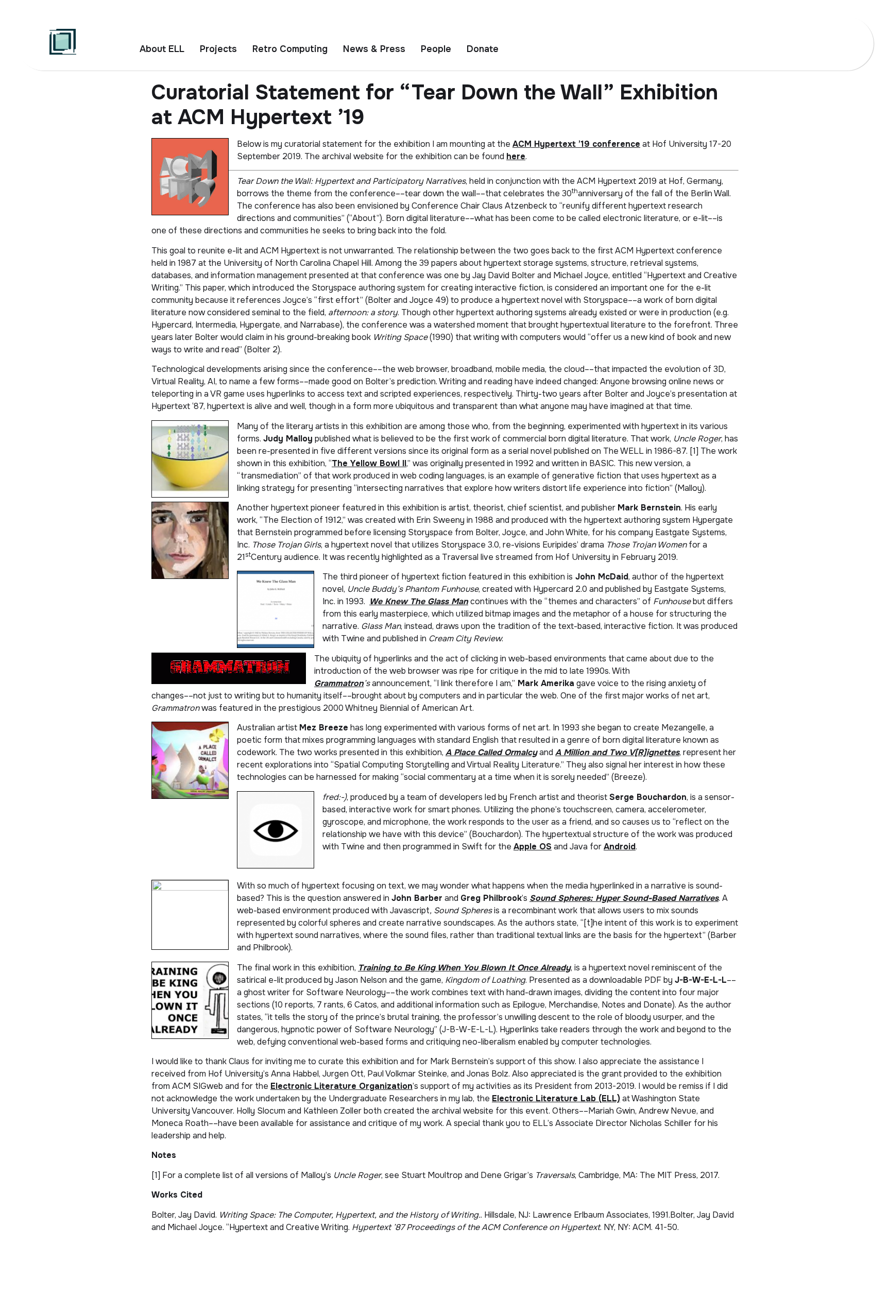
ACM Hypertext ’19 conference (576, 144)
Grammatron (339, 683)
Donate (483, 49)
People (436, 49)
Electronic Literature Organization (341, 1086)
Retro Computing (290, 49)
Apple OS (533, 846)
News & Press (374, 49)
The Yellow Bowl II (369, 463)
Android (620, 846)
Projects (218, 49)
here (515, 156)
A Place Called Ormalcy (491, 752)
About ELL (162, 49)
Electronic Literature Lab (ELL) (556, 1098)
